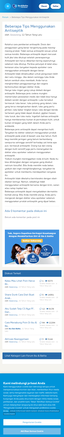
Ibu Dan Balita (15, 329)
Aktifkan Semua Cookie (32, 431)
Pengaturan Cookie (32, 422)
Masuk (44, 6)
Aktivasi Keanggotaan (17, 339)
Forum (5, 17)
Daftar (55, 6)
